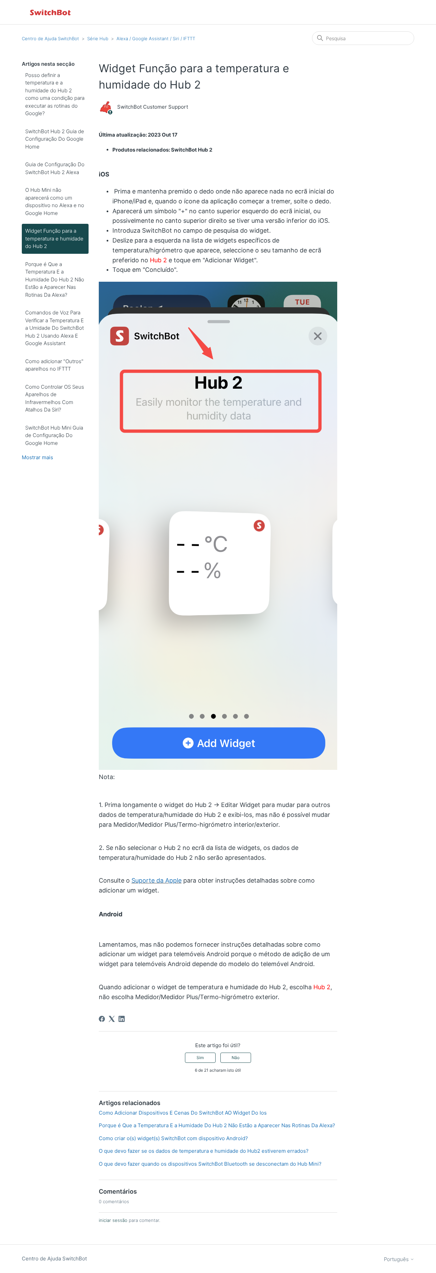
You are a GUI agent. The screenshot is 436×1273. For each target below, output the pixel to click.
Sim (200, 1057)
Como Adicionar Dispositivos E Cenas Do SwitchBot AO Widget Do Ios (183, 1112)
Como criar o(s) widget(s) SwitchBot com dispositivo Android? (173, 1138)
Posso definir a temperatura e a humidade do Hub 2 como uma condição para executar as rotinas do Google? (54, 94)
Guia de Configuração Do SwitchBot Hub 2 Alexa (54, 168)
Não (235, 1057)
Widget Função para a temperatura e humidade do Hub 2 (54, 238)
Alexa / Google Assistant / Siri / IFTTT (155, 38)
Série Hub (97, 38)
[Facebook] (102, 1019)
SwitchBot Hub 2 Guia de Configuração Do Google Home (54, 139)
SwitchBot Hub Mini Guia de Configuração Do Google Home (54, 435)
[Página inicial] (51, 12)
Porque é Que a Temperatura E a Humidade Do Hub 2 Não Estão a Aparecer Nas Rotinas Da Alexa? (54, 279)
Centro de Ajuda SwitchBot (50, 38)
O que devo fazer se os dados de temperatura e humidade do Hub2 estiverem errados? (204, 1151)
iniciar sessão (113, 1220)
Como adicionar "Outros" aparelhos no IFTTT (54, 365)
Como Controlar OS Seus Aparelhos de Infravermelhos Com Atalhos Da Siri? (54, 398)
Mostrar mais (37, 457)
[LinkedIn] (122, 1019)
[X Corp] (112, 1019)
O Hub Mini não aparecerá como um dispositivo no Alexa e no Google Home (54, 201)
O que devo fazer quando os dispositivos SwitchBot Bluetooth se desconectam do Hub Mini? (210, 1164)
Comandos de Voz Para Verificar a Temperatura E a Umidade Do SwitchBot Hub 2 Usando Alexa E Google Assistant (54, 327)
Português (397, 1259)
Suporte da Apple (156, 880)
